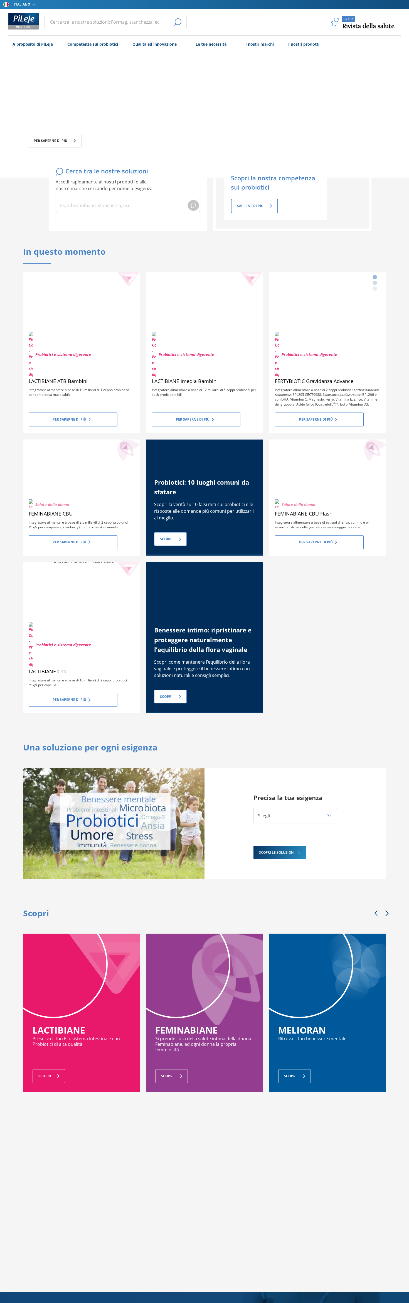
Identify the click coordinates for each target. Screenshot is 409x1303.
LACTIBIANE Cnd (47, 671)
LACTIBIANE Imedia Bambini (185, 381)
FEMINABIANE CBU (51, 513)
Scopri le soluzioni (277, 852)
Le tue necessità (211, 44)
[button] (295, 815)
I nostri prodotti (303, 44)
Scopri (166, 696)
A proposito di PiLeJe (33, 44)
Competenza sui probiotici (92, 44)
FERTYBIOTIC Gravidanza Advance (314, 381)
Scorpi (166, 539)
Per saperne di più (50, 140)
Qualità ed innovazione (154, 44)
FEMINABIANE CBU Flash (303, 513)
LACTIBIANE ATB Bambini (58, 381)
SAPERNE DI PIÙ (250, 205)
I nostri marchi (259, 44)
